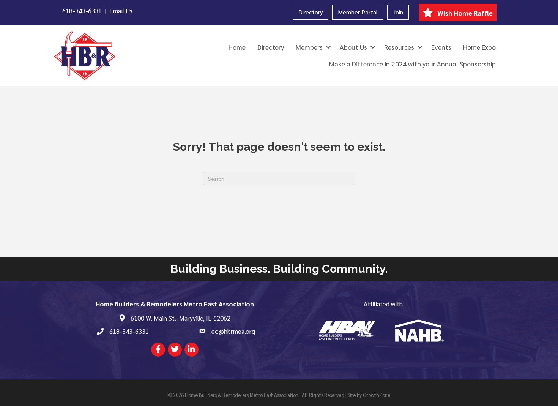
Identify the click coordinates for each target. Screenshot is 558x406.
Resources (399, 47)
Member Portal (358, 12)
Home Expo (479, 47)
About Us (353, 47)
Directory (310, 12)
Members (309, 47)
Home (237, 47)
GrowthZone (376, 395)
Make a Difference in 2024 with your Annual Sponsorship (412, 63)
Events (441, 47)
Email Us (120, 10)
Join (398, 12)
